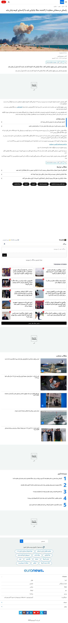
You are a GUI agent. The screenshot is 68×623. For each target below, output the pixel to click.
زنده (4, 2)
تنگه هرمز (28, 559)
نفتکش (34, 563)
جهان (59, 6)
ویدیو (65, 594)
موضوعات (64, 576)
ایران (20, 559)
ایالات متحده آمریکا (45, 563)
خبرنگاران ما (64, 597)
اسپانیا (36, 559)
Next (65, 587)
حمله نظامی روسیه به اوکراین (58, 184)
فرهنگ (31, 591)
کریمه (33, 184)
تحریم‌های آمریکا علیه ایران (24, 555)
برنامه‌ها (31, 594)
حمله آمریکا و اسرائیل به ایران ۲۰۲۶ (24, 551)
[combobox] (34, 541)
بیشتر (65, 607)
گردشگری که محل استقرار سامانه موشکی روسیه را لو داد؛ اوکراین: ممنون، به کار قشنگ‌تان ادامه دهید (41, 170)
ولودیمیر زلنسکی (43, 184)
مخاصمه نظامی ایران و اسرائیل (44, 551)
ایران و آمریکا (46, 559)
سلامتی (31, 587)
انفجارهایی (19, 107)
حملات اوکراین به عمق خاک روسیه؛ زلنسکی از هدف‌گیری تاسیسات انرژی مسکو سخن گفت (44, 178)
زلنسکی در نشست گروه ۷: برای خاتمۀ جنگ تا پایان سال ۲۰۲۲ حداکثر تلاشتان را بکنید (47, 126)
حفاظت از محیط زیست (23, 563)
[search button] (21, 541)
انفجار (26, 184)
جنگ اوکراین (17, 184)
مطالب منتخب (61, 356)
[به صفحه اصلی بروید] (62, 2)
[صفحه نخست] (66, 6)
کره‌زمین (31, 584)
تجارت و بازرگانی (63, 584)
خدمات (65, 603)
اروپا (66, 580)
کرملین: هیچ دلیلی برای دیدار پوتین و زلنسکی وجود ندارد (52, 122)
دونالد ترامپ (37, 555)
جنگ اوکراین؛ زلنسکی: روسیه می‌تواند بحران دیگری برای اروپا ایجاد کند (49, 174)
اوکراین (55, 6)
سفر (66, 591)
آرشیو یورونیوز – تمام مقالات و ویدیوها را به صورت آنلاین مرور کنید (18, 597)
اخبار (63, 6)
